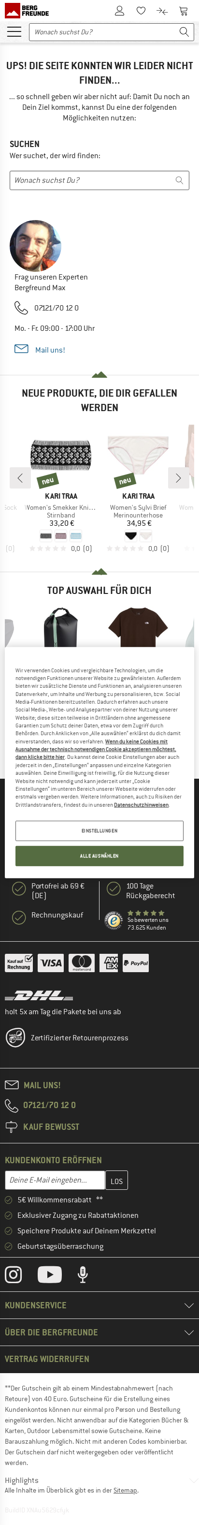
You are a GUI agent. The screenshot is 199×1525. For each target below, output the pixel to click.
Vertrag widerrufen (47, 1358)
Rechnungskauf (57, 915)
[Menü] (14, 31)
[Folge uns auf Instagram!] (20, 1276)
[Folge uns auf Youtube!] (57, 1276)
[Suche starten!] (184, 32)
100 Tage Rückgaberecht (150, 891)
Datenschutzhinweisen (141, 804)
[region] (99, 762)
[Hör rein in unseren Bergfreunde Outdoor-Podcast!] (90, 1276)
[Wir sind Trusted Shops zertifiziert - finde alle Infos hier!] (114, 921)
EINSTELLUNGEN (99, 831)
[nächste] (178, 478)
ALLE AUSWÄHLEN (99, 856)
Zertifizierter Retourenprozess (79, 1038)
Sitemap (125, 1490)
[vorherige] (20, 478)
